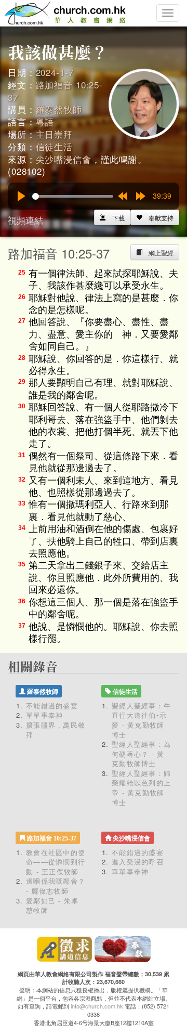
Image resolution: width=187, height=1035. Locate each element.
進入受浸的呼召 (138, 861)
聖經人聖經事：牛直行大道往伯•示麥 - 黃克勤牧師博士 (141, 720)
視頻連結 (25, 219)
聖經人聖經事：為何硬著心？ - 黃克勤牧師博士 (141, 753)
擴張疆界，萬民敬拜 (55, 730)
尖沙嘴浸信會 (63, 158)
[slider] (72, 196)
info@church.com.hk (97, 1006)
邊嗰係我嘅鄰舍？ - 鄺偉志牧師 (55, 886)
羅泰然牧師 (59, 108)
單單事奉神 (44, 715)
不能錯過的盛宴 (52, 705)
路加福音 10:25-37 (55, 91)
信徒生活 (54, 146)
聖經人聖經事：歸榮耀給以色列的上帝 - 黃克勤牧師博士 (141, 787)
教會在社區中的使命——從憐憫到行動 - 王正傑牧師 (55, 861)
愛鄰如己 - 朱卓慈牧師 (52, 905)
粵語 (45, 121)
